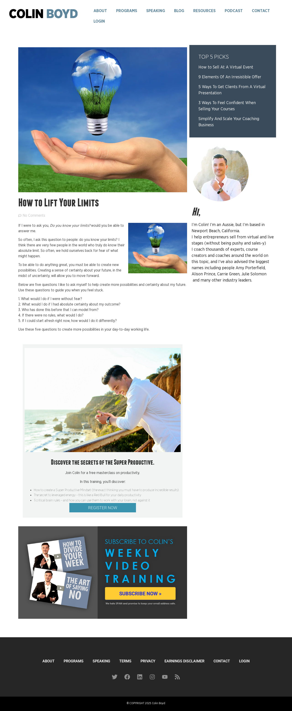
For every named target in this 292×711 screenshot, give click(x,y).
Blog (179, 11)
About (100, 11)
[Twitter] (114, 676)
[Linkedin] (140, 676)
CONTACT (222, 661)
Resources (204, 11)
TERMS (125, 661)
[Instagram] (152, 676)
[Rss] (177, 676)
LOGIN (244, 661)
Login (99, 21)
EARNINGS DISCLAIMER (184, 661)
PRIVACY (148, 661)
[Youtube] (165, 676)
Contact (261, 11)
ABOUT (48, 661)
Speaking (155, 11)
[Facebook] (127, 676)
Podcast (234, 11)
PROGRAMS (73, 661)
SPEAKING (101, 661)
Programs (126, 11)
